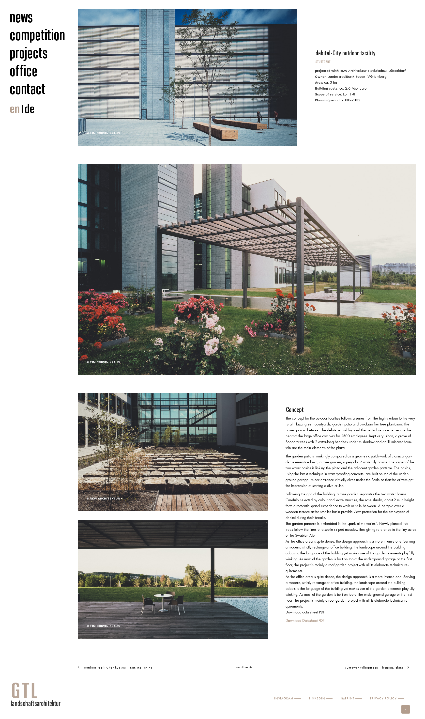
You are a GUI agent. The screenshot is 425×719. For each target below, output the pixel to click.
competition (37, 35)
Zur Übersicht (246, 667)
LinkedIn (317, 698)
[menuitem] (44, 17)
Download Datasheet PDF (305, 620)
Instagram (283, 698)
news (21, 17)
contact (27, 88)
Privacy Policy (383, 698)
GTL (24, 690)
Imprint (347, 698)
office (24, 70)
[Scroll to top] (405, 708)
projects (29, 53)
